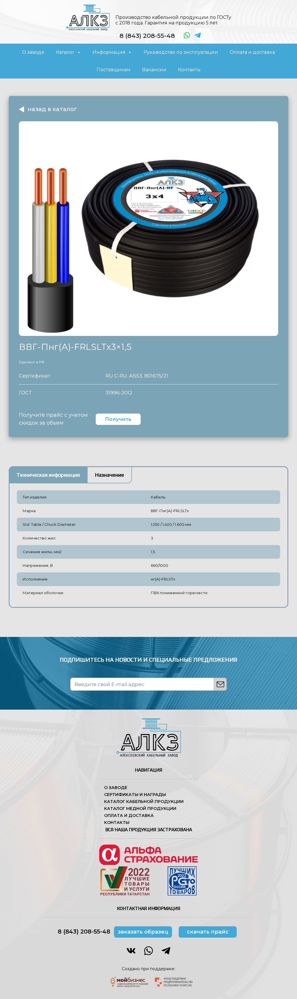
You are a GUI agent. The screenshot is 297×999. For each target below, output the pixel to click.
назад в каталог (52, 109)
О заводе (33, 52)
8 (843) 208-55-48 (147, 36)
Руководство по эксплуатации (181, 52)
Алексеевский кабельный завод (88, 17)
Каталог (65, 52)
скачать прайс (208, 932)
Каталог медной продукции (140, 808)
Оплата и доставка (252, 52)
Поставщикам (114, 69)
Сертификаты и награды (135, 794)
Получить (118, 419)
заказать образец (143, 932)
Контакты (189, 69)
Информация (109, 52)
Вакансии (154, 69)
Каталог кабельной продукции (144, 801)
